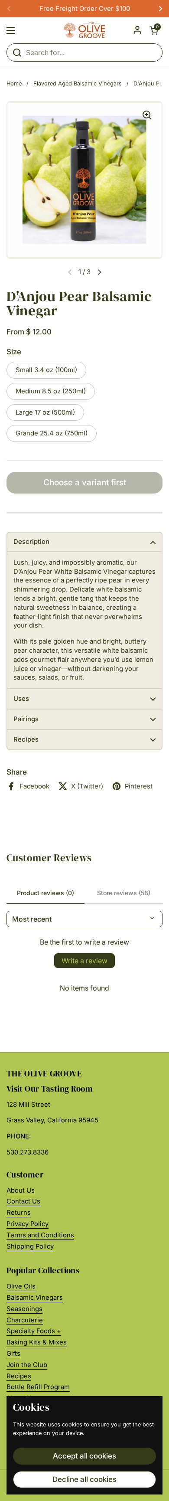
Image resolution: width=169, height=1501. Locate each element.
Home (14, 83)
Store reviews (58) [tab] (123, 892)
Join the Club (26, 1365)
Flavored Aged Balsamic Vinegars (77, 83)
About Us (20, 1190)
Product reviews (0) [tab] (45, 892)
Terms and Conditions (40, 1235)
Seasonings (24, 1309)
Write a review (84, 960)
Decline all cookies (84, 1479)
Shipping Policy (30, 1246)
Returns (18, 1212)
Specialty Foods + (33, 1331)
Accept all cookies (84, 1456)
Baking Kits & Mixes (36, 1342)
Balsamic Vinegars (34, 1298)
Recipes (18, 1376)
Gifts (13, 1353)
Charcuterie (24, 1320)
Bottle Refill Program (38, 1387)
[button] (153, 30)
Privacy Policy (27, 1224)
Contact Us (23, 1201)
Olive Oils (21, 1286)
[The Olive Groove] (84, 30)
